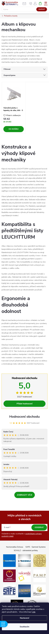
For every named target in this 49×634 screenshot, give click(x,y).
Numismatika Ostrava (14, 547)
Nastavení (24, 618)
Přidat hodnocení (24, 403)
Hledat (41, 9)
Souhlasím (24, 626)
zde (33, 612)
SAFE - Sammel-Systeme (35, 547)
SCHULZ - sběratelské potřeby (26, 550)
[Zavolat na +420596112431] (30, 3)
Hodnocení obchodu (24, 416)
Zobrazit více (24, 495)
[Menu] (45, 3)
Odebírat (39, 527)
